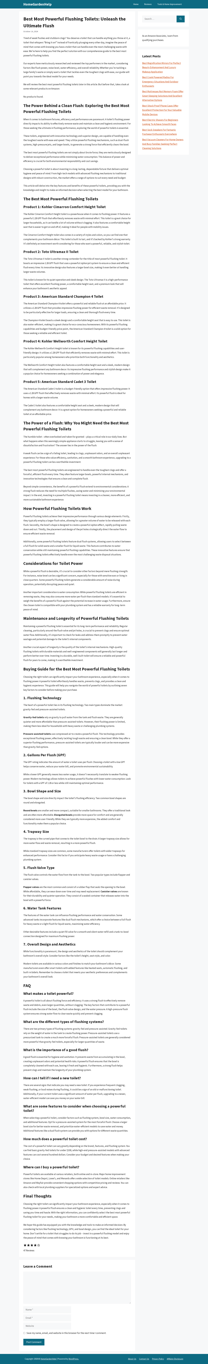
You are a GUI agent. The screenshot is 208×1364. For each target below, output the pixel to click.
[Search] (181, 19)
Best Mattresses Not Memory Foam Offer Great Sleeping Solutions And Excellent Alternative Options (162, 96)
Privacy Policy (158, 1358)
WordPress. (74, 1358)
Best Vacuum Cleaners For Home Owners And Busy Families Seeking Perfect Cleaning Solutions (162, 144)
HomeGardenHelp (37, 4)
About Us (132, 1358)
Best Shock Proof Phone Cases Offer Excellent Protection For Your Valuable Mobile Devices (162, 110)
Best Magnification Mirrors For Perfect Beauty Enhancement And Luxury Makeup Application (161, 67)
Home (136, 4)
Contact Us (144, 1358)
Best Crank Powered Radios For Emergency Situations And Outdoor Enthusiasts (160, 81)
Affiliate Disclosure (175, 1358)
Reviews (148, 4)
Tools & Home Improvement (169, 4)
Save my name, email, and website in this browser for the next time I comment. (66, 1333)
